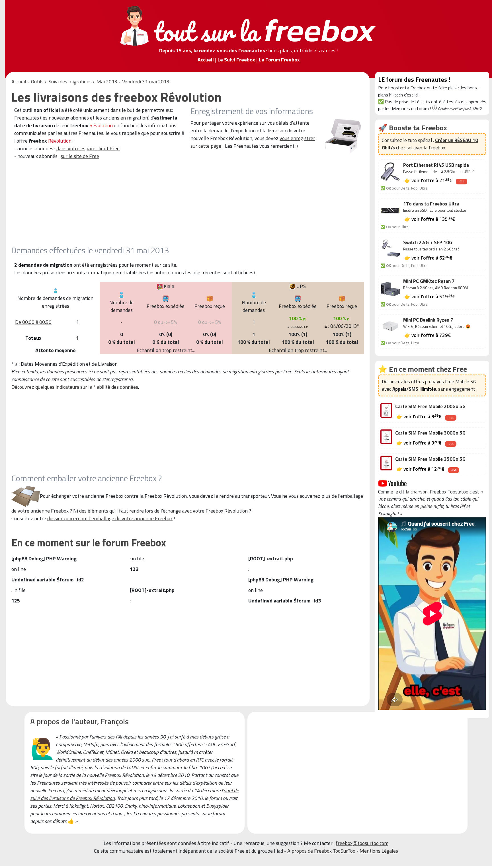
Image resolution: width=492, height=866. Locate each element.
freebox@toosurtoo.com (362, 843)
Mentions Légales (379, 851)
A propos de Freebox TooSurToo (321, 851)
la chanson (417, 491)
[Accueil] (248, 25)
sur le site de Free (80, 156)
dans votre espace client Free (88, 148)
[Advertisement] (182, 205)
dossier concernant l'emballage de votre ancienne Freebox (110, 518)
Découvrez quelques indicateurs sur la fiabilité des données (74, 387)
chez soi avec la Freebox (430, 144)
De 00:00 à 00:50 (33, 322)
